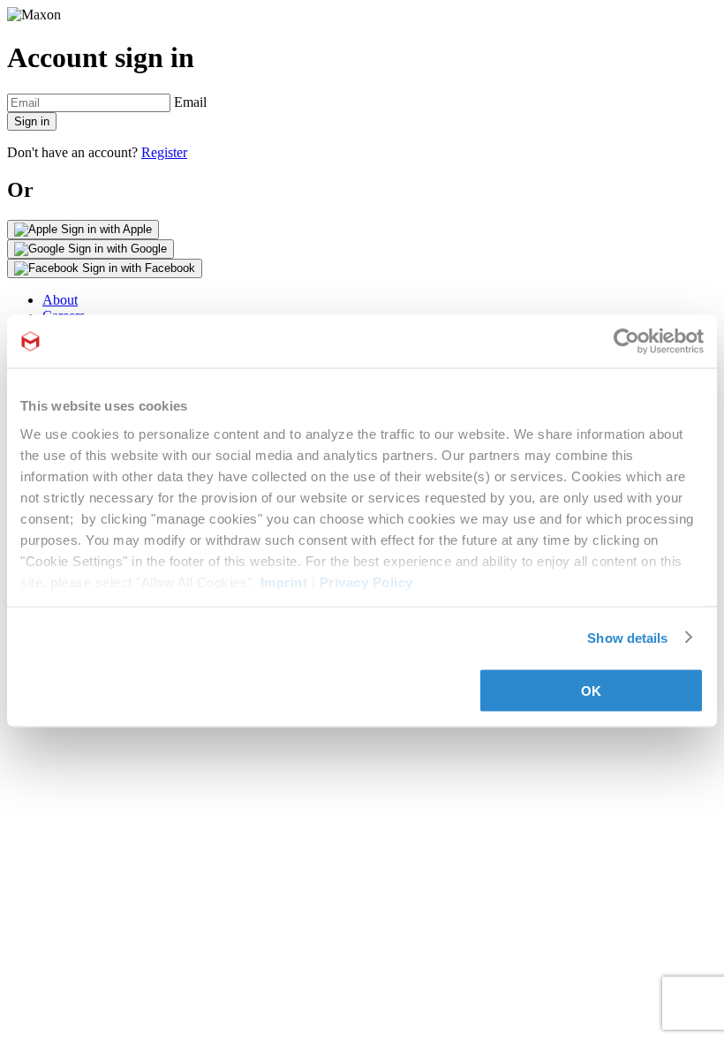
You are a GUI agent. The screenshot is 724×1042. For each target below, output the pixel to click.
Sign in (31, 121)
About (60, 299)
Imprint (284, 581)
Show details (627, 637)
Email (190, 101)
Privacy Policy (366, 581)
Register (164, 152)
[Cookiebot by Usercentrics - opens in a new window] (626, 341)
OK (591, 690)
